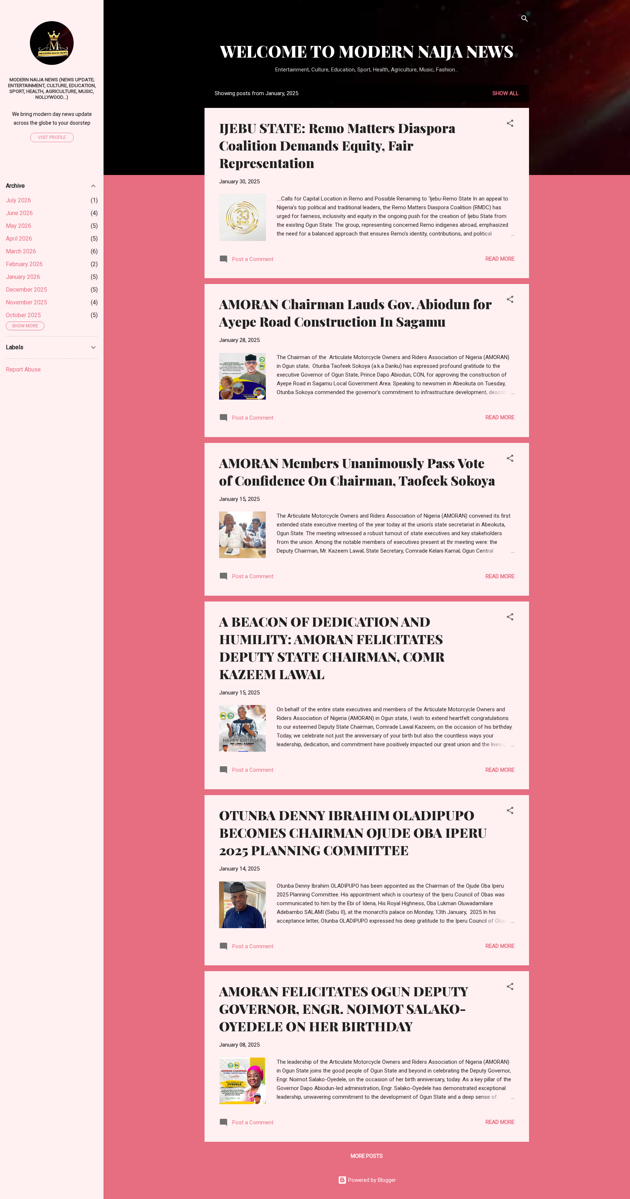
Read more (500, 259)
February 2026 (24, 264)
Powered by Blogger (371, 1180)
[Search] (524, 20)
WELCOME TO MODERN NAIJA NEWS (367, 51)
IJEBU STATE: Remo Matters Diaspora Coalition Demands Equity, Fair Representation (337, 145)
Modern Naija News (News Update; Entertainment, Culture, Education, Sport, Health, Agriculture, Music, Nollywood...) (52, 88)
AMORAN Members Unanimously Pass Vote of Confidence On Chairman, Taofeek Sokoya (357, 471)
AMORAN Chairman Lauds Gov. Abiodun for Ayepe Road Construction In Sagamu (355, 312)
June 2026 (19, 213)
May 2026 (18, 225)
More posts (367, 1156)
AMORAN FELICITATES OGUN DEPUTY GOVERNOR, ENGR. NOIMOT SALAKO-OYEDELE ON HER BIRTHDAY (343, 1008)
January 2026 (23, 276)
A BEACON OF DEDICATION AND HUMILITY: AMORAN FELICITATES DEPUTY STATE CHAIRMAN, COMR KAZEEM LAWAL (331, 647)
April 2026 (19, 238)
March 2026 (21, 251)
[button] (510, 124)
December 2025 (26, 289)
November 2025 (26, 302)
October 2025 (23, 315)
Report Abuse (23, 369)
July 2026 (18, 200)
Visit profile (52, 137)
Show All (506, 93)
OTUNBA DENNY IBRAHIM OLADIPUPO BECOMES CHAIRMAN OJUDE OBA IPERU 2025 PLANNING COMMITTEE (353, 832)
